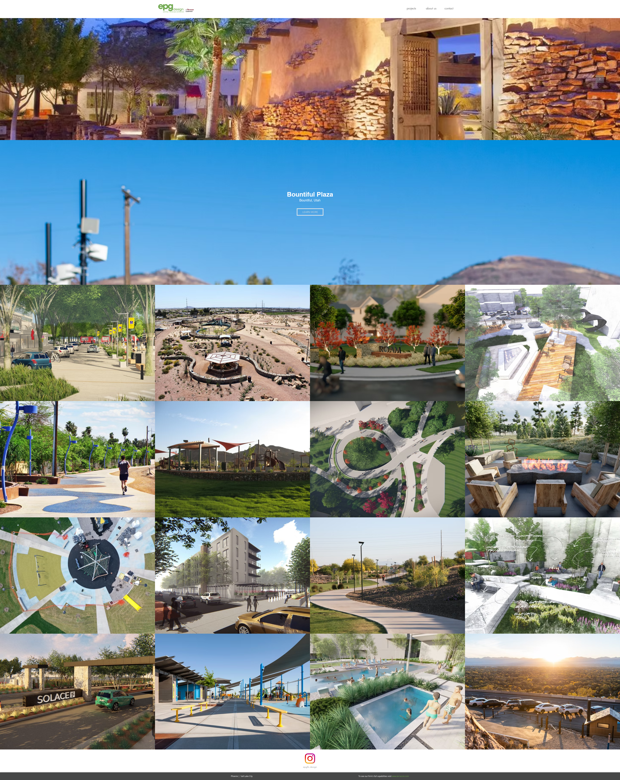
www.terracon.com (400, 776)
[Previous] (20, 79)
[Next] (600, 79)
